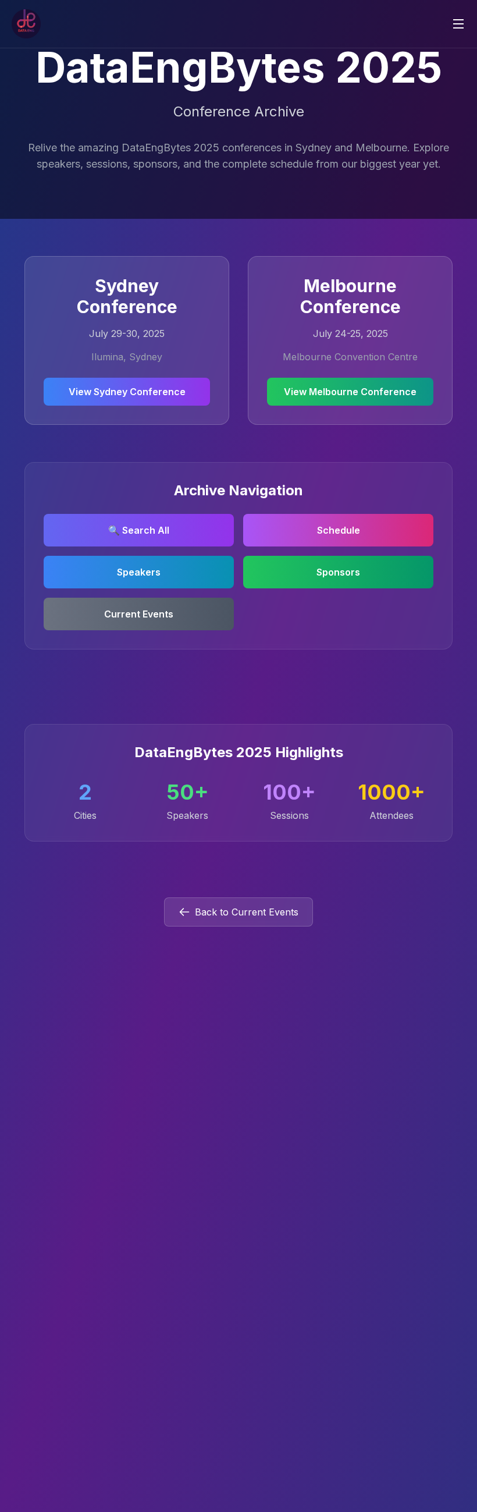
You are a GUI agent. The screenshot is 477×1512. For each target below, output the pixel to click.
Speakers (139, 572)
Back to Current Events (246, 912)
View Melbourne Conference (350, 391)
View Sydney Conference (127, 391)
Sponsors (338, 572)
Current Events (138, 614)
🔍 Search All (138, 530)
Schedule (338, 530)
